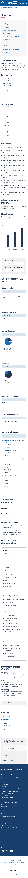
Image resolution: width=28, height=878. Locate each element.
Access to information (9, 862)
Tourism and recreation (7, 804)
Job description (6, 27)
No (15, 755)
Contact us (24, 3)
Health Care (7, 467)
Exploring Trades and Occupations (10, 7)
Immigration (4, 795)
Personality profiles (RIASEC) (10, 49)
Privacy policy (20, 862)
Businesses (4, 786)
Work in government (6, 821)
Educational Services (10, 451)
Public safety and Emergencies (9, 802)
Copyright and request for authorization (11, 827)
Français (24, 2)
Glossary (8, 716)
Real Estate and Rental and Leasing (14, 459)
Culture (3, 780)
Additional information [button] (9, 703)
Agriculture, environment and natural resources (13, 778)
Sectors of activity (7, 39)
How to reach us (6, 835)
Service (5, 840)
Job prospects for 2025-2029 (10, 36)
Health (3, 800)
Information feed (5, 823)
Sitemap (18, 860)
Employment (4, 784)
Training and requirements (10, 43)
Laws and (6, 825)
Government (5, 814)
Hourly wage (6, 33)
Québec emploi (6, 719)
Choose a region (9, 260)
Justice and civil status (7, 797)
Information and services (9, 775)
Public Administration (10, 475)
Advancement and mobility (10, 30)
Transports (4, 806)
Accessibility (10, 860)
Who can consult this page (14, 865)
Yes (7, 755)
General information (6, 838)
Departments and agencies (8, 816)
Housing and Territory (7, 793)
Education (3, 782)
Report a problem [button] (8, 760)
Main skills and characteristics (11, 46)
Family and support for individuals (10, 789)
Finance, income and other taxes (9, 791)
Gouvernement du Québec (12, 769)
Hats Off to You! (5, 725)
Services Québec (5, 819)
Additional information (9, 52)
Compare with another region (13, 267)
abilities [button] (7, 586)
